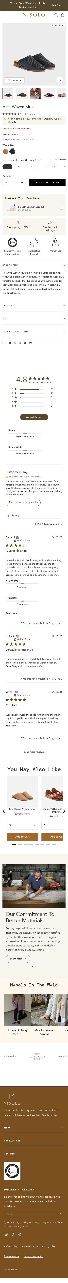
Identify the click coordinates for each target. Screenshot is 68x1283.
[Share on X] (14, 343)
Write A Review (34, 417)
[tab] (8, 93)
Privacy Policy (21, 1226)
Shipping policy (11, 1256)
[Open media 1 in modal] (59, 79)
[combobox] (48, 524)
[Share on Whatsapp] (24, 343)
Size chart (62, 160)
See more (11, 613)
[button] (5, 15)
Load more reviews (34, 752)
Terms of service (30, 1247)
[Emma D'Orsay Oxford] (17, 1010)
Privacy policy (48, 1247)
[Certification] (12, 1171)
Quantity (6, 176)
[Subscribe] (60, 1214)
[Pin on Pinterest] (19, 343)
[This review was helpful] (53, 623)
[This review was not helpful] (59, 623)
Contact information (33, 1256)
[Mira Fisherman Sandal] (44, 1010)
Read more (54, 575)
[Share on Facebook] (9, 343)
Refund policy (10, 1247)
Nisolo (14, 1270)
